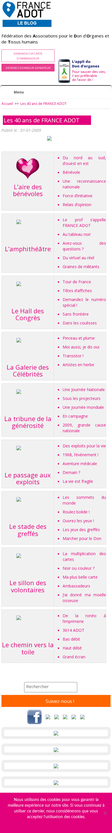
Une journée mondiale (83, 407)
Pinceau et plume (79, 338)
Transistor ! (73, 355)
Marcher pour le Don (82, 538)
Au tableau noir (77, 234)
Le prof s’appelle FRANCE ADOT (84, 222)
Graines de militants (81, 266)
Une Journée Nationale (84, 389)
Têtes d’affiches (77, 290)
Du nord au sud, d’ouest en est (84, 160)
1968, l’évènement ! (81, 454)
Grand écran (74, 656)
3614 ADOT (73, 630)
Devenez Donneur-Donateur (28, 68)
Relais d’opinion (77, 204)
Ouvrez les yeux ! (78, 520)
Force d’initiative (77, 195)
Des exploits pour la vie (84, 446)
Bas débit (71, 639)
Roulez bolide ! (76, 512)
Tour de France (77, 281)
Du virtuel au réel (78, 257)
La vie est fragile (78, 481)
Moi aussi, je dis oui (81, 347)
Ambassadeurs (76, 586)
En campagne (75, 416)
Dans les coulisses (80, 323)
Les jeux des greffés (81, 529)
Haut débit (72, 648)
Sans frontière (76, 314)
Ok (56, 824)
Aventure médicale (80, 463)
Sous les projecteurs (82, 398)
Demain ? (71, 472)
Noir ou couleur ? (78, 568)
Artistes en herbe (78, 364)
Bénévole (71, 172)
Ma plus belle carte (80, 577)
